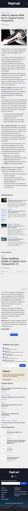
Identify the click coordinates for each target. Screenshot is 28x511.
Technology (14, 420)
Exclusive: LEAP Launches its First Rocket (13, 397)
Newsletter (4, 490)
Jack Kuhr (7, 24)
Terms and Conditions (17, 488)
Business (3, 12)
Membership (4, 499)
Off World (9, 449)
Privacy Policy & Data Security (20, 494)
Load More (14, 334)
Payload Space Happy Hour (14, 432)
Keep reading (5, 329)
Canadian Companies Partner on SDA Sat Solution (16, 226)
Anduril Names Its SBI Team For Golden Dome (10, 414)
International (16, 224)
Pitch (2, 497)
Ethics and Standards (20, 492)
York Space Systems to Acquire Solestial (13, 422)
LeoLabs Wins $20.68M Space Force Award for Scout (15, 239)
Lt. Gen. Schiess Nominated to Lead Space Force (11, 405)
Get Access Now (7, 379)
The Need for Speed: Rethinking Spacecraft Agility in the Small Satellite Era (16, 442)
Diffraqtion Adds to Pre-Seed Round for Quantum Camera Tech (17, 201)
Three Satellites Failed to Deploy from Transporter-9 (13, 261)
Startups (8, 395)
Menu (26, 3)
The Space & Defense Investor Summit (13, 458)
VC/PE (8, 12)
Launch (2, 256)
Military (15, 237)
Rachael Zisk (7, 268)
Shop (2, 495)
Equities (9, 420)
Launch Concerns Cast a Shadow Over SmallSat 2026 (16, 211)
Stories (3, 488)
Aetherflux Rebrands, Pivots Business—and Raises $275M (13, 388)
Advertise (4, 492)
